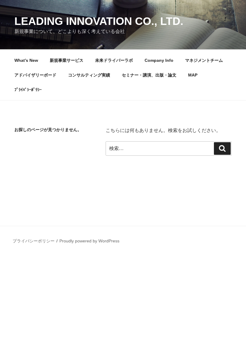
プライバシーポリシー (34, 240)
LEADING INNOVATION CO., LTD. (98, 21)
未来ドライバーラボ (114, 60)
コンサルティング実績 (89, 75)
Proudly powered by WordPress (89, 240)
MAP (192, 75)
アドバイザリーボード (35, 75)
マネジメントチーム (204, 60)
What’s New (26, 60)
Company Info (159, 60)
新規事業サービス (66, 60)
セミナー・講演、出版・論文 (149, 75)
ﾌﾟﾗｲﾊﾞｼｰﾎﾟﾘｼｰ (28, 89)
